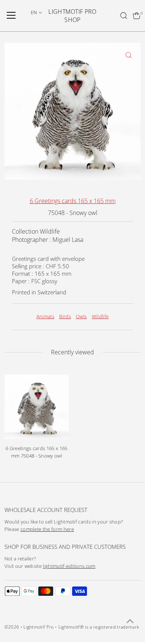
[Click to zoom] (128, 55)
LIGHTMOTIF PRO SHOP (72, 15)
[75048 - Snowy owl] (36, 406)
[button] (36, 12)
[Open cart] (137, 15)
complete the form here (47, 529)
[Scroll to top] (130, 621)
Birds (65, 316)
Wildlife (100, 316)
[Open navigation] (11, 15)
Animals (45, 316)
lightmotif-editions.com (69, 566)
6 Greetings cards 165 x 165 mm (73, 201)
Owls (81, 316)
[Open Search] (123, 15)
